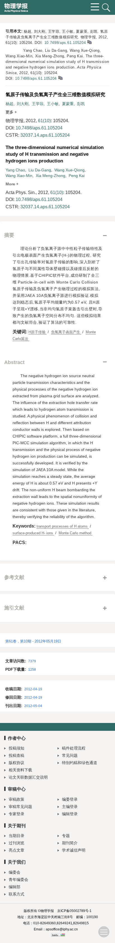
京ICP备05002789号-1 (74, 911)
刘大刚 (22, 103)
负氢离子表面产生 (66, 332)
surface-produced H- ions (33, 533)
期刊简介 (70, 843)
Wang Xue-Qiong (69, 170)
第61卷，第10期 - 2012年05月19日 (33, 641)
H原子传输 (37, 332)
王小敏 (53, 103)
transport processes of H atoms (63, 526)
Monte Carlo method (75, 533)
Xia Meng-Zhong (50, 175)
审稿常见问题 (20, 806)
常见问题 (70, 755)
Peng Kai (77, 175)
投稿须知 (16, 748)
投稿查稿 (16, 755)
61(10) (44, 120)
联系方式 (16, 894)
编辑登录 (70, 814)
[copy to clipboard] (60, 77)
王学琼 (38, 103)
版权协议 (16, 762)
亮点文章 (16, 850)
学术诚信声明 (73, 850)
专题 (66, 835)
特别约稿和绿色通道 (79, 762)
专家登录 (16, 814)
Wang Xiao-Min (19, 175)
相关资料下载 (20, 770)
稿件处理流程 (73, 748)
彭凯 (81, 103)
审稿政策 (16, 799)
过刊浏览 (16, 843)
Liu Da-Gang (39, 170)
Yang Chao (15, 170)
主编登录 (70, 806)
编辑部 (14, 887)
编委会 (14, 872)
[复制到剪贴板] (89, 42)
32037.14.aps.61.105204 (45, 135)
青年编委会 (18, 879)
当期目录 (16, 835)
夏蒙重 (68, 103)
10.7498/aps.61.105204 (65, 43)
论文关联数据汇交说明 (28, 777)
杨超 (9, 103)
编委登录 (70, 799)
